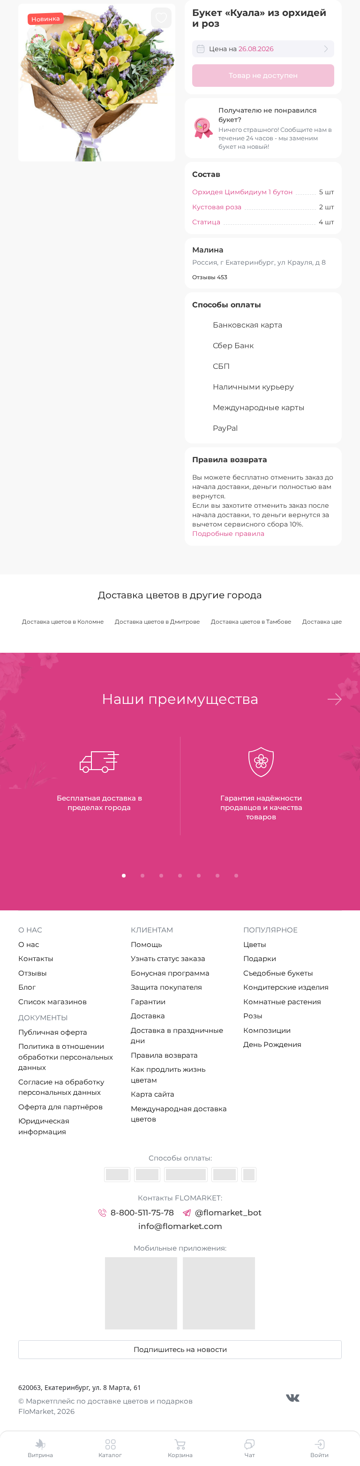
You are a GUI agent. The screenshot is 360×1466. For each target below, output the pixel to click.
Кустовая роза (216, 207)
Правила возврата (164, 1055)
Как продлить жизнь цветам (168, 1074)
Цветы (254, 944)
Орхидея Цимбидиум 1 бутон (242, 192)
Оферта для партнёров (60, 1106)
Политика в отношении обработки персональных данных (65, 1057)
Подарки (259, 958)
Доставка (148, 1015)
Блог (27, 987)
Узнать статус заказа (168, 958)
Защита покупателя (166, 987)
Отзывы (32, 973)
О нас (28, 944)
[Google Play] (219, 1293)
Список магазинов (52, 1001)
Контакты (35, 958)
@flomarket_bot (228, 1212)
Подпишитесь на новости (180, 1349)
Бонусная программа (170, 973)
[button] (335, 699)
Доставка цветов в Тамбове (251, 621)
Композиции (267, 1030)
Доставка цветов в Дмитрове (157, 621)
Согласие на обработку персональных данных (61, 1087)
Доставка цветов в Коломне (63, 621)
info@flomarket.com (180, 1226)
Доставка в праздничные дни (177, 1036)
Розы (252, 1015)
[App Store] (141, 1293)
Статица (206, 222)
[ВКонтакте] (293, 1397)
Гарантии (148, 1001)
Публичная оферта (52, 1032)
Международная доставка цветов (179, 1114)
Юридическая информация (43, 1126)
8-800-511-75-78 (142, 1212)
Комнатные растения (282, 1001)
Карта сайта (152, 1094)
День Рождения (272, 1044)
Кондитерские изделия (286, 987)
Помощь (146, 944)
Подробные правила (228, 533)
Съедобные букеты (278, 973)
